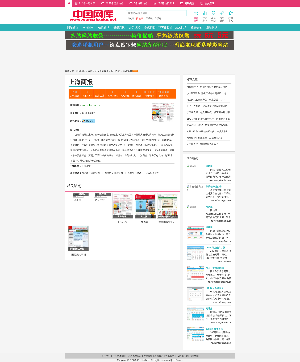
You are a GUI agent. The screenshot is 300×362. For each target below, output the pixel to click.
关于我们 (106, 356)
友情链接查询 (134, 173)
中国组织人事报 (77, 254)
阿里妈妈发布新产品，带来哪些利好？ (206, 99)
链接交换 (119, 27)
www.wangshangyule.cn (219, 281)
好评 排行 (204, 19)
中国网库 (80, 71)
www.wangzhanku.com (220, 180)
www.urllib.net (224, 261)
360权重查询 (152, 173)
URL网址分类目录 (215, 288)
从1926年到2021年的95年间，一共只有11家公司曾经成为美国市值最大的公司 (225, 131)
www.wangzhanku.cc (221, 322)
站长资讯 (103, 27)
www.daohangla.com (221, 200)
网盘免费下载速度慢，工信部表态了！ (206, 137)
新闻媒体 (104, 71)
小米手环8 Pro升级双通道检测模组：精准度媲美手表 (213, 93)
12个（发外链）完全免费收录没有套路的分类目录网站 (214, 106)
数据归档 (150, 27)
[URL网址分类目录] (95, 21)
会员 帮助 (213, 19)
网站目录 (88, 27)
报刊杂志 (115, 71)
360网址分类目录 (214, 329)
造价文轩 (100, 200)
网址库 (209, 227)
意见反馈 (180, 27)
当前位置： (70, 71)
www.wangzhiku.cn (221, 241)
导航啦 (149, 18)
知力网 (144, 222)
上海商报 (86, 166)
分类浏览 (134, 27)
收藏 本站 (230, 19)
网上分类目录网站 (215, 268)
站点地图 (194, 356)
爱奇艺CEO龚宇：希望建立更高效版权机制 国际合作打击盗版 (218, 125)
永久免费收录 (134, 356)
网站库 (130, 18)
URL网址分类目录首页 (68, 3)
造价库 (77, 200)
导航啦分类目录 (214, 186)
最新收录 (211, 27)
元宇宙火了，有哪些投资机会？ (202, 144)
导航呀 (158, 18)
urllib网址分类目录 (215, 247)
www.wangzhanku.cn (221, 220)
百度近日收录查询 (114, 173)
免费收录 (196, 27)
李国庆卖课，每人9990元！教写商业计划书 (208, 112)
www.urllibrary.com (222, 302)
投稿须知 (147, 356)
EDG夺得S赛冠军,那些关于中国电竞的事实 (208, 118)
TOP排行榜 (165, 27)
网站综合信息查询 (91, 173)
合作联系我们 (119, 356)
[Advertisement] (150, 59)
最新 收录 (196, 19)
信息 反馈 (222, 19)
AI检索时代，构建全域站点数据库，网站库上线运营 (213, 87)
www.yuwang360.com (220, 342)
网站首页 (72, 27)
